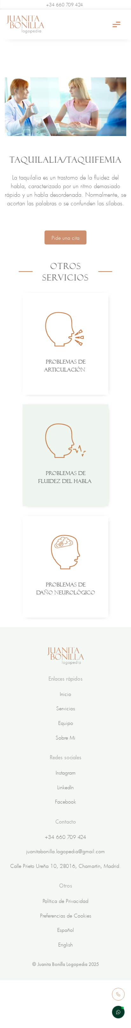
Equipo (65, 722)
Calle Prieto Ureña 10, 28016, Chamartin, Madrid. (65, 865)
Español (65, 929)
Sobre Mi (65, 737)
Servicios (65, 708)
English (65, 944)
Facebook (65, 801)
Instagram (66, 772)
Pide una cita (65, 237)
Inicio (65, 693)
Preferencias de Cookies (65, 915)
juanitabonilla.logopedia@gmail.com (65, 850)
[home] (25, 24)
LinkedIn (65, 786)
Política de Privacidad (65, 900)
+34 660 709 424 (65, 836)
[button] (116, 24)
